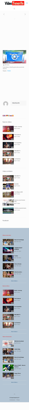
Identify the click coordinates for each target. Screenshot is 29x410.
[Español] (13, 115)
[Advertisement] (14, 35)
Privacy (18, 399)
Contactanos (12, 399)
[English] (3, 115)
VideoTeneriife (16, 103)
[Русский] (11, 115)
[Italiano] (9, 115)
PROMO (9, 70)
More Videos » (14, 280)
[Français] (5, 115)
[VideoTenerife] (14, 3)
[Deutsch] (7, 115)
